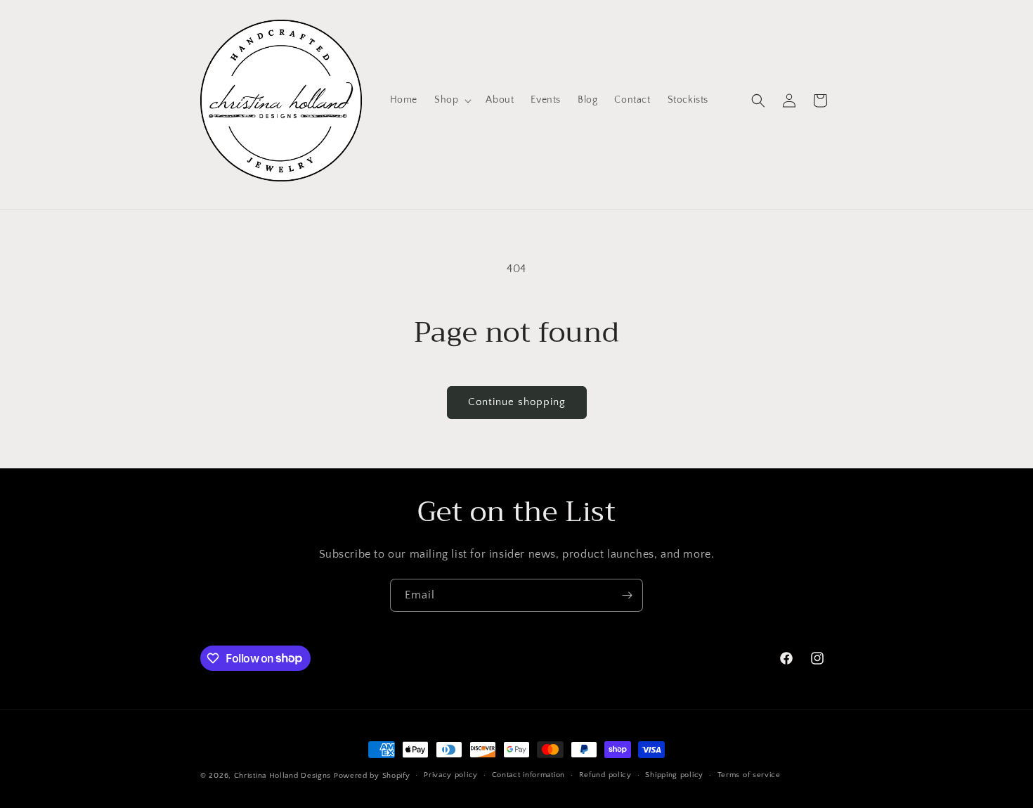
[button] (451, 100)
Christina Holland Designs (283, 775)
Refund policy (605, 775)
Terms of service (749, 775)
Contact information (528, 775)
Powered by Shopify (372, 775)
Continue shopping (517, 402)
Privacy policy (451, 775)
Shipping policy (674, 775)
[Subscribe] (626, 595)
